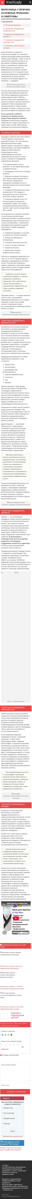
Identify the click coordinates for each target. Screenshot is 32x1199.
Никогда (7, 1124)
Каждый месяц (9, 1118)
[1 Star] (1, 1044)
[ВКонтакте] (2, 1035)
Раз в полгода (9, 1113)
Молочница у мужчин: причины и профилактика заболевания (11, 967)
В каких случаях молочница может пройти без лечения (10, 1149)
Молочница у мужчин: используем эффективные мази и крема (11, 1008)
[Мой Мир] (11, 1035)
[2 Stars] (5, 1044)
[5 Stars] (17, 1044)
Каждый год (8, 1108)
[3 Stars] (9, 1044)
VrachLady (3, 1023)
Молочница (10, 1023)
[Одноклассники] (8, 1035)
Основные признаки (13, 25)
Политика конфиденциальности (11, 1196)
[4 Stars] (13, 1044)
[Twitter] (5, 1035)
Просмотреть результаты (12, 1136)
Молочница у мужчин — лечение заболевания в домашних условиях (12, 988)
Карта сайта (5, 1194)
